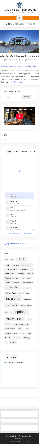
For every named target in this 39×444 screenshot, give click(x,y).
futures (29, 278)
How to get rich (27, 288)
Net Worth (25, 66)
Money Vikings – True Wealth (19, 10)
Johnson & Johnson (26, 305)
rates (7, 324)
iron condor (11, 305)
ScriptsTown (25, 441)
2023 (12, 260)
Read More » (18, 82)
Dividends (9, 273)
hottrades (12, 287)
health (7, 282)
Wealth (13, 342)
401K (6, 260)
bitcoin (21, 259)
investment (27, 299)
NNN (6, 312)
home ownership (27, 282)
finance (30, 273)
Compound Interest (11, 269)
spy (22, 333)
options (20, 312)
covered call (24, 269)
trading (26, 337)
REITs (27, 329)
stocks (7, 337)
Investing (17, 66)
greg (21, 60)
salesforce (8, 333)
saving (16, 333)
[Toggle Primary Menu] (19, 18)
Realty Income (10, 329)
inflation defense (10, 293)
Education (10, 66)
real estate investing (20, 324)
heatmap (16, 282)
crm (32, 269)
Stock (29, 333)
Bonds (7, 265)
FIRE (22, 278)
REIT (20, 328)
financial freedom (11, 278)
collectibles (26, 265)
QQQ (29, 319)
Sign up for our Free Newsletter (15, 243)
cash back (16, 265)
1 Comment (31, 60)
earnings (21, 274)
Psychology (34, 66)
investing (12, 298)
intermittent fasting (23, 293)
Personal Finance (15, 318)
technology (16, 338)
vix (6, 342)
